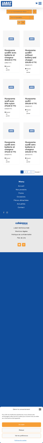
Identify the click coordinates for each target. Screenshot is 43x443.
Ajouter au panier (8, 68)
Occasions (21, 197)
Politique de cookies (20, 440)
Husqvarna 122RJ (30, 99)
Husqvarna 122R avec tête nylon (10, 101)
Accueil (21, 186)
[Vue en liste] (23, 22)
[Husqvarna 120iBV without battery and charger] (32, 39)
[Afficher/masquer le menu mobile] (40, 3)
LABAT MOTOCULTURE (21, 228)
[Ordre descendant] (34, 12)
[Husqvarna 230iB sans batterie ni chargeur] (32, 131)
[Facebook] (4, 212)
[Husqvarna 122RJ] (32, 87)
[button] (40, 409)
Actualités (21, 204)
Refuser (21, 430)
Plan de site (21, 238)
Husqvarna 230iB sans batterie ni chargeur (30, 146)
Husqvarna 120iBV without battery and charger (30, 55)
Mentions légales (21, 231)
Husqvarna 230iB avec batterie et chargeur (10, 146)
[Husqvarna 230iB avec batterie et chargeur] (11, 131)
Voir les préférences (21, 435)
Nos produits (21, 189)
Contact (21, 207)
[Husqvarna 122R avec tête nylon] (11, 87)
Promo (21, 193)
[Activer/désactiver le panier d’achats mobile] (37, 3)
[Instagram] (7, 212)
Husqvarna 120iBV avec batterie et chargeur (10, 54)
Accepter (21, 424)
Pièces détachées (21, 200)
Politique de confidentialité (21, 235)
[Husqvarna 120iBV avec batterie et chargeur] (11, 39)
